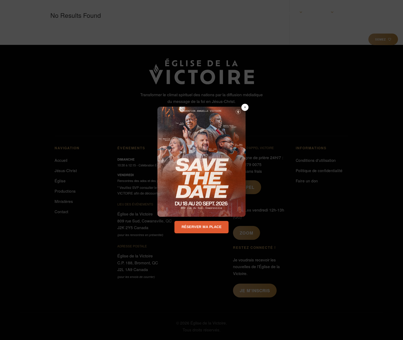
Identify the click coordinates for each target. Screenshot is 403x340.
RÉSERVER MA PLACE (202, 227)
